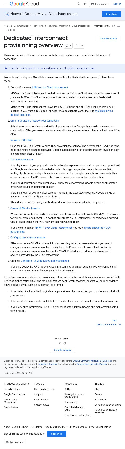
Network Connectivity (26, 14)
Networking (38, 26)
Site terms (37, 427)
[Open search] (79, 4)
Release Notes (41, 399)
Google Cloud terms (55, 427)
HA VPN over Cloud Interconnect (53, 227)
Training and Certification (77, 415)
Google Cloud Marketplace (10, 400)
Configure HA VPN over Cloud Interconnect (45, 260)
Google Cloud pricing (14, 394)
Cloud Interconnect (63, 14)
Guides (11, 30)
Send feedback (108, 38)
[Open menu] (5, 4)
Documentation (21, 26)
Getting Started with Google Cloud (74, 395)
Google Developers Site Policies (92, 364)
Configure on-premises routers (27, 237)
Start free (111, 13)
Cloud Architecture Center (74, 408)
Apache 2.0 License (48, 364)
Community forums (44, 389)
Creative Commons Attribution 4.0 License (92, 361)
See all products (12, 389)
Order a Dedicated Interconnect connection (34, 120)
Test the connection (21, 159)
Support (38, 394)
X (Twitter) (100, 399)
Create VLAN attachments (25, 208)
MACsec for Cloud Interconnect (50, 87)
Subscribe (56, 433)
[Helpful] (113, 26)
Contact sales (11, 407)
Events (98, 394)
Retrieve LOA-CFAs (21, 140)
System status (41, 404)
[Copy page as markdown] (77, 45)
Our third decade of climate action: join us (90, 427)
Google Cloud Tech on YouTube (106, 411)
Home (7, 26)
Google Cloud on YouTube (108, 404)
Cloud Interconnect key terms (79, 68)
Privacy (24, 427)
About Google (11, 427)
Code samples (71, 402)
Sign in (117, 4)
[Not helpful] (118, 26)
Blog (97, 389)
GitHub (67, 389)
